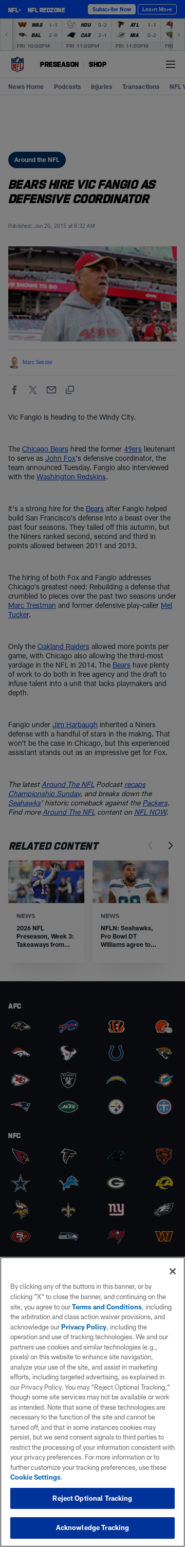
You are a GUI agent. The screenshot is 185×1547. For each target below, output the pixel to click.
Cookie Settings (35, 1477)
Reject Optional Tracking (92, 1498)
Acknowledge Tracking (93, 1527)
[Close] (172, 1271)
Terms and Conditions (107, 1307)
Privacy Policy (83, 1327)
